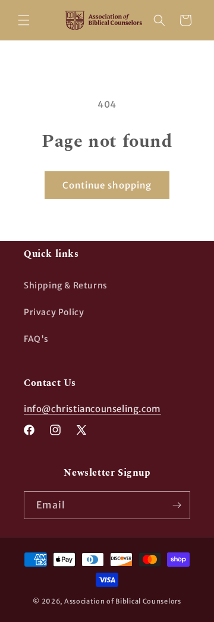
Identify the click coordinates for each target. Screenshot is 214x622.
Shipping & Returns (66, 285)
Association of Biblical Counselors (122, 601)
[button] (24, 20)
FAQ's (36, 339)
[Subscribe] (176, 505)
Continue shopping (107, 185)
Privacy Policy (54, 312)
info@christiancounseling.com (92, 408)
